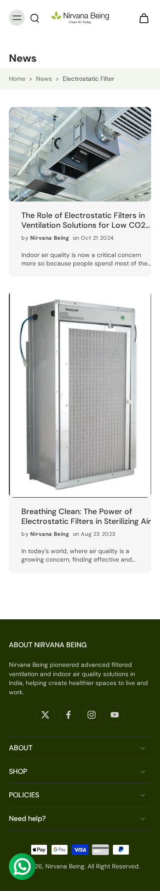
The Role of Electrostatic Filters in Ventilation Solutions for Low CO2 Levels (83, 220)
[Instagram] (91, 715)
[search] (34, 18)
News (44, 79)
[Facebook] (68, 715)
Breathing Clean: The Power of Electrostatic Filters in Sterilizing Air (86, 516)
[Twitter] (45, 715)
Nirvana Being (64, 866)
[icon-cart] (141, 17)
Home (17, 79)
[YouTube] (114, 715)
